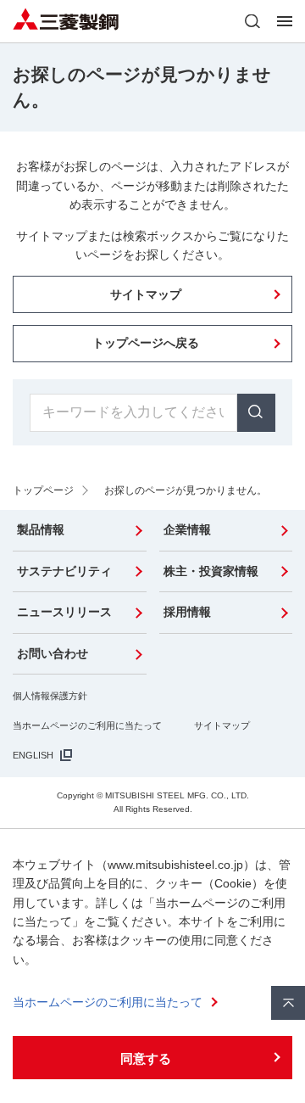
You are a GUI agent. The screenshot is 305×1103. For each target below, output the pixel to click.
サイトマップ (222, 725)
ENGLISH (33, 755)
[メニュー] (284, 21)
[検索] (252, 21)
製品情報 (40, 529)
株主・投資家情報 (211, 571)
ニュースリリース (64, 612)
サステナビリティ (64, 571)
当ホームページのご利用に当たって (87, 725)
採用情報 (187, 612)
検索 (256, 413)
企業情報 (187, 529)
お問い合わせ (52, 653)
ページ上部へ (288, 1003)
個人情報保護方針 (50, 696)
